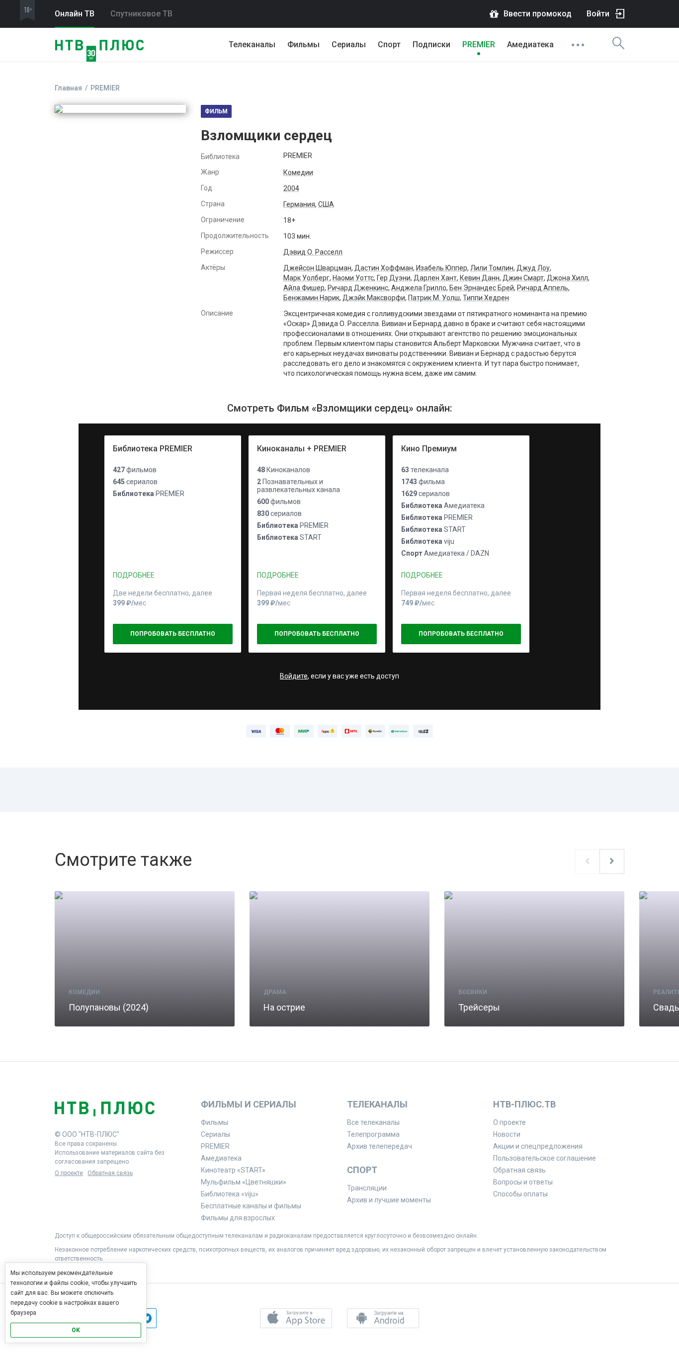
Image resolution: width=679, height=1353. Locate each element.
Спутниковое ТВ (141, 13)
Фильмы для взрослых (238, 1218)
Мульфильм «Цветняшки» (243, 1182)
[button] (296, 1318)
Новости (506, 1134)
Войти (598, 13)
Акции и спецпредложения (538, 1146)
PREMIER (478, 44)
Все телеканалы (373, 1122)
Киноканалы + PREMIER (301, 448)
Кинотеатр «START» (233, 1170)
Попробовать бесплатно (172, 633)
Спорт (389, 44)
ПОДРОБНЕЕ (134, 575)
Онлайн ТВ (74, 13)
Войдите (294, 676)
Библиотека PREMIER (152, 448)
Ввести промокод (538, 13)
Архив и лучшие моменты (389, 1200)
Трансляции (367, 1188)
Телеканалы (252, 44)
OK (76, 1330)
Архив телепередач (379, 1146)
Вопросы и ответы (523, 1182)
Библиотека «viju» (229, 1194)
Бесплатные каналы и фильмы (251, 1206)
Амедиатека (530, 44)
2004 (291, 188)
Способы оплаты (520, 1194)
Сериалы (349, 44)
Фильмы (303, 44)
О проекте (69, 1173)
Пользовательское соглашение (544, 1158)
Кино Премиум (429, 448)
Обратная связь (110, 1173)
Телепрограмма (373, 1134)
